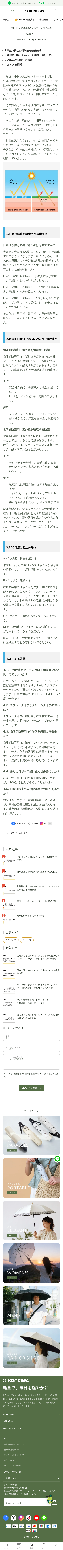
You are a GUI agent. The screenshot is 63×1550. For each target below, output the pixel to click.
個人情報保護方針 (11, 1449)
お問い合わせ (9, 1421)
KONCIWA (35, 1537)
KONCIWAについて (12, 1414)
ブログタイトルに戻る (17, 833)
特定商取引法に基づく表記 (15, 1444)
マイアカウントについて (14, 1455)
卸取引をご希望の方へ (13, 1465)
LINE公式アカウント (12, 1428)
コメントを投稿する (31, 1088)
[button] (6, 11)
